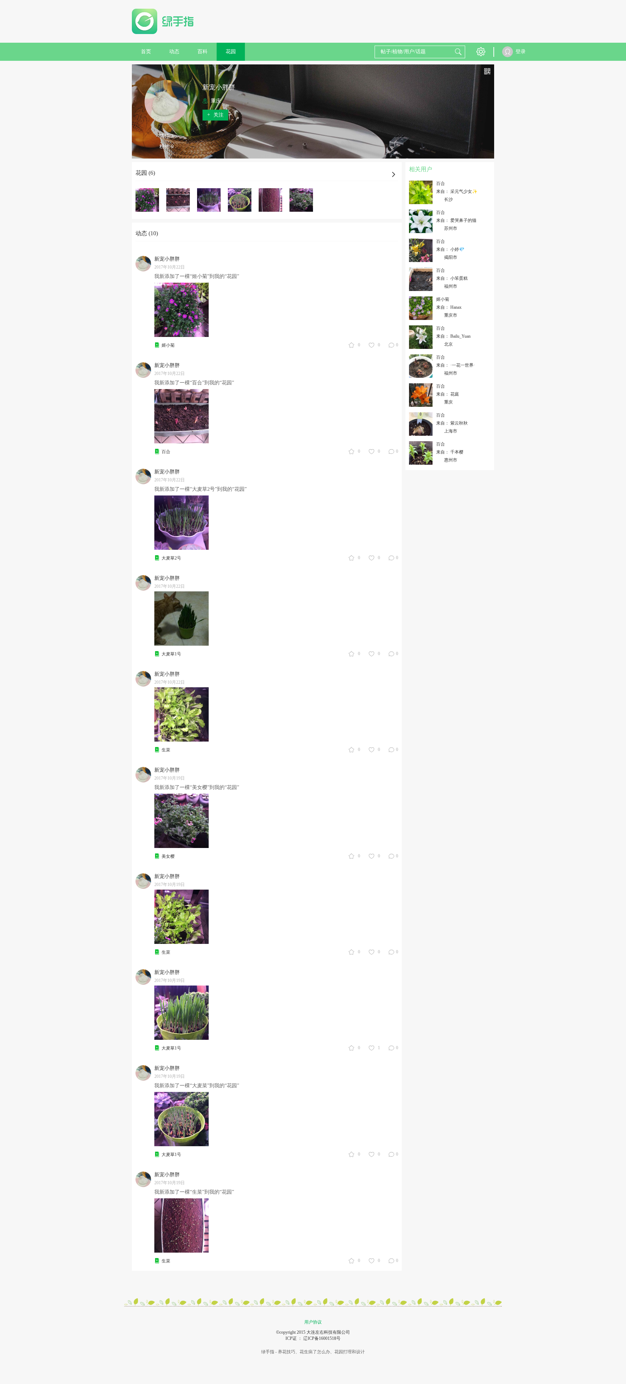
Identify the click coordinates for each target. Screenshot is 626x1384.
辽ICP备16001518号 (322, 1338)
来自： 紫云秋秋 (452, 423)
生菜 (166, 749)
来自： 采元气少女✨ (456, 191)
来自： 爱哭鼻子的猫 (456, 220)
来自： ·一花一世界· (455, 365)
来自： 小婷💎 (450, 249)
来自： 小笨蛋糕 (452, 278)
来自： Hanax (449, 307)
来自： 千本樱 (449, 452)
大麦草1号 (171, 654)
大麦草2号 (171, 558)
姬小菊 (168, 345)
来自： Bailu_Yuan (453, 336)
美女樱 (168, 856)
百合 (166, 451)
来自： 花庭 (447, 394)
